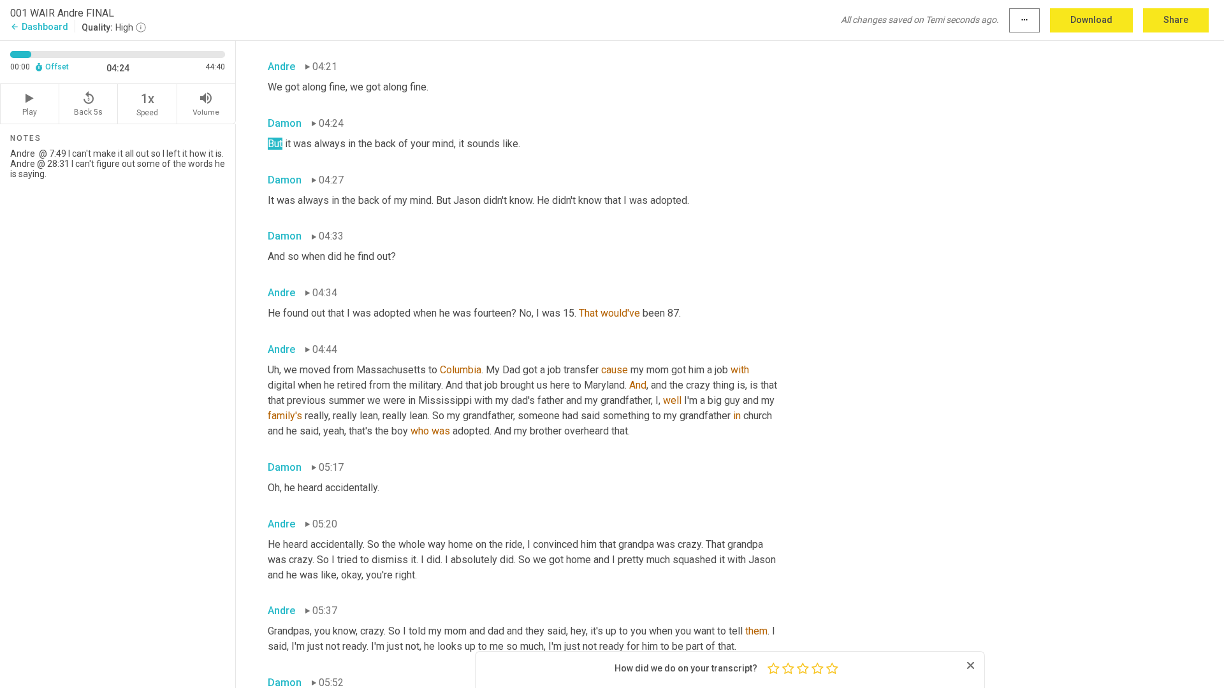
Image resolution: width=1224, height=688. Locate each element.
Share (1175, 20)
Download (1091, 20)
